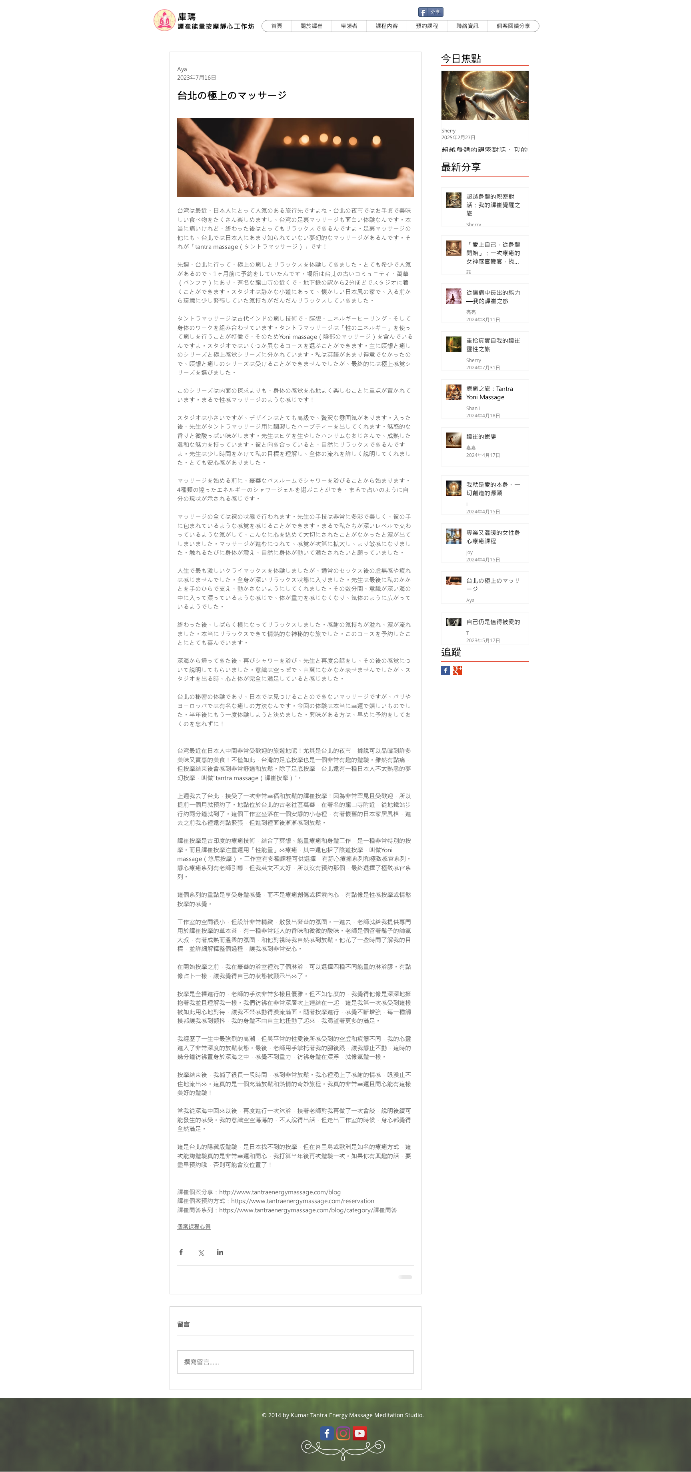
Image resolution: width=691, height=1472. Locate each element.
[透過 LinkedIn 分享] (220, 1252)
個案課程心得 (194, 1226)
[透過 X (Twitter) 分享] (200, 1252)
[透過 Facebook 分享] (181, 1252)
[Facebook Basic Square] (445, 670)
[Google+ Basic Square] (457, 670)
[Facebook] (327, 1433)
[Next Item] (515, 95)
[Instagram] (343, 1433)
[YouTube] (360, 1433)
